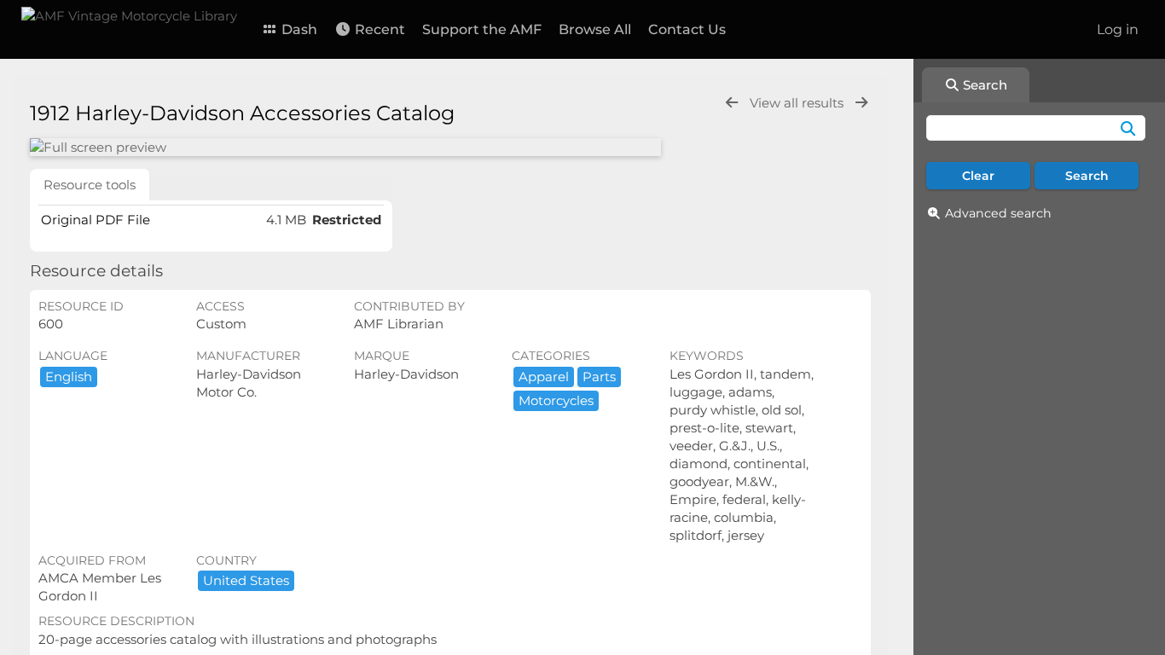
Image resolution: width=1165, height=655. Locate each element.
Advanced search (998, 213)
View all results (798, 103)
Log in (1118, 29)
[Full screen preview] (345, 147)
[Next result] (861, 103)
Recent (378, 29)
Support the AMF (482, 29)
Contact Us (687, 29)
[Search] (1128, 128)
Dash (297, 29)
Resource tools (89, 185)
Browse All (595, 29)
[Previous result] (731, 103)
